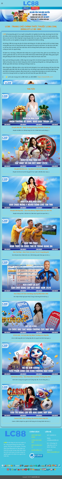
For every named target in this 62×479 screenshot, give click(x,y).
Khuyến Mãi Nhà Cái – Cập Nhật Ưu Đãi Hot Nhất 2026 (31, 169)
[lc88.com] (31, 3)
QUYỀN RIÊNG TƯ (36, 450)
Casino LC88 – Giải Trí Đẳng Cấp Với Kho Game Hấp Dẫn (31, 418)
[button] (2, 3)
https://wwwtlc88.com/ (45, 77)
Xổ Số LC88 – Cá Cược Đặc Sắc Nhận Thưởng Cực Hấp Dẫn (31, 335)
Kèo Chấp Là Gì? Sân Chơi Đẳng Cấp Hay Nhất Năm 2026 (31, 294)
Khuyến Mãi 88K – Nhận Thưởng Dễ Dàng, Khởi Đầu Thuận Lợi (31, 127)
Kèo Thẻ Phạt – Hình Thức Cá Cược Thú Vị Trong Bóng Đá (31, 252)
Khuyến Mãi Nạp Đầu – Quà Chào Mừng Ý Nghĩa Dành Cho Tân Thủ (31, 210)
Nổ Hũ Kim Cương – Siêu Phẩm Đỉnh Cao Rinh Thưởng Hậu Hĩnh (31, 377)
